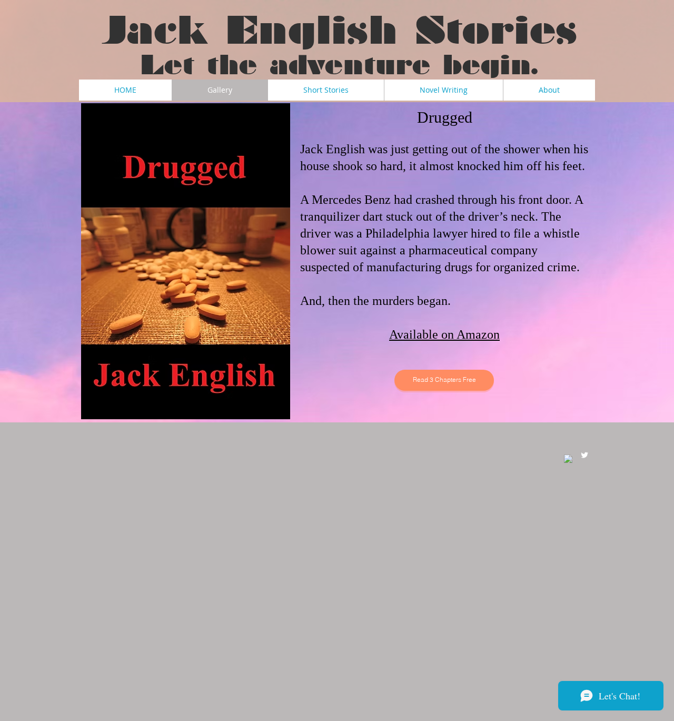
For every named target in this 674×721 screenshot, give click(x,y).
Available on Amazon (444, 334)
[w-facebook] (568, 459)
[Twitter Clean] (584, 455)
